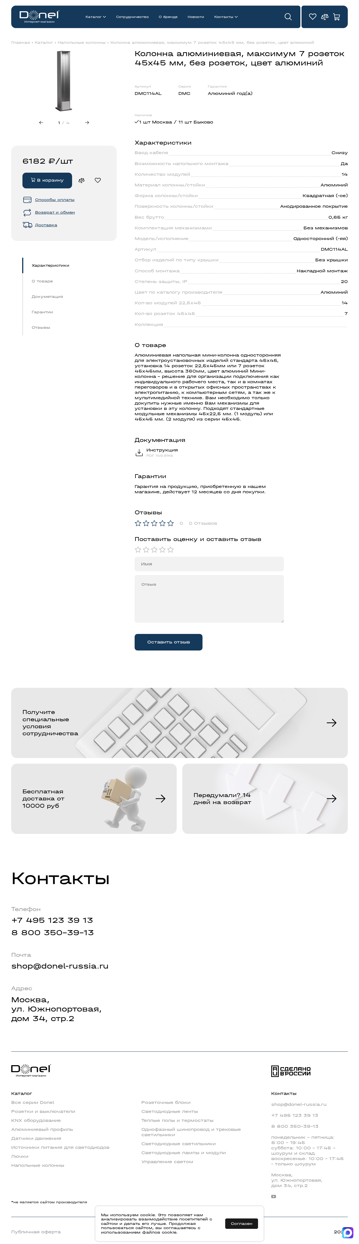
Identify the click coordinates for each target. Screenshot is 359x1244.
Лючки (19, 1156)
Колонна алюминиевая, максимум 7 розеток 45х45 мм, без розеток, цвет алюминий (212, 42)
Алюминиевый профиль (42, 1129)
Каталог (94, 17)
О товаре (42, 281)
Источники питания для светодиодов (60, 1147)
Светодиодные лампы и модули (183, 1152)
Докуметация (47, 296)
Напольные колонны (82, 42)
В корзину (49, 180)
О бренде (168, 17)
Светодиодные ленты (169, 1111)
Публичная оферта (36, 1231)
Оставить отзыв (168, 642)
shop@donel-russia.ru (60, 966)
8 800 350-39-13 (52, 932)
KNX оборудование (36, 1120)
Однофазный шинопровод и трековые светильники (191, 1132)
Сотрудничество (132, 17)
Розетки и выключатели (43, 1111)
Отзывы (41, 327)
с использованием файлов (150, 1229)
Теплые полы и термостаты (177, 1120)
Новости (196, 17)
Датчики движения (36, 1138)
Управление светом (167, 1161)
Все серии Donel (32, 1102)
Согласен (241, 1223)
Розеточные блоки (165, 1102)
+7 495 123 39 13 (52, 920)
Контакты (223, 17)
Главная (20, 42)
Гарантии (42, 312)
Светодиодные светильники (178, 1143)
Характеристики (50, 265)
